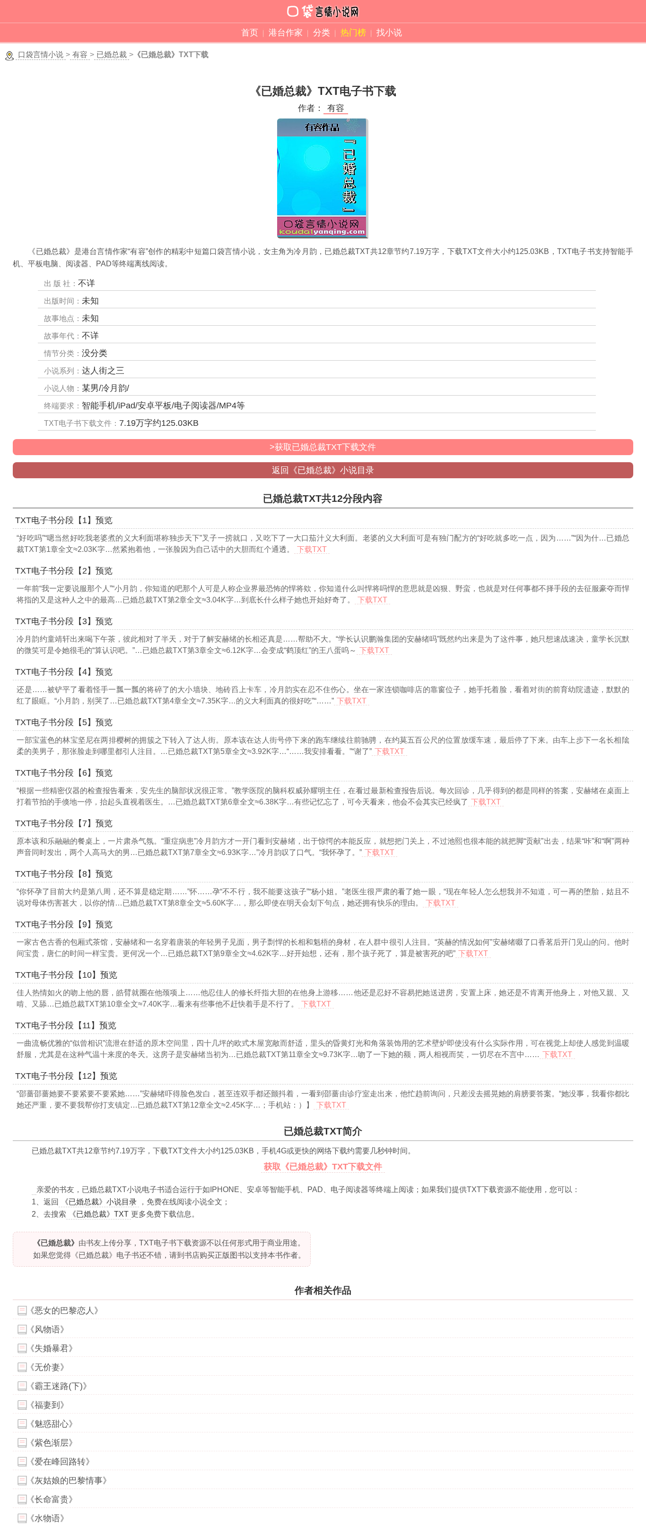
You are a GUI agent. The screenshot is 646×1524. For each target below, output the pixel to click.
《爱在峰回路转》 (60, 1461)
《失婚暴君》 (51, 1348)
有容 (79, 55)
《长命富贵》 (51, 1499)
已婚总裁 (111, 55)
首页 (249, 32)
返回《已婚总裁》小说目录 (323, 470)
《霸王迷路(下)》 (58, 1386)
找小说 (389, 32)
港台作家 (286, 32)
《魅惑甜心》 (51, 1424)
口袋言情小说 (40, 55)
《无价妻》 (47, 1367)
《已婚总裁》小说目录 (99, 1202)
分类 (321, 32)
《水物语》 (47, 1518)
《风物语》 (47, 1329)
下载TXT (312, 549)
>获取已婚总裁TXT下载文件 (323, 447)
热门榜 (353, 32)
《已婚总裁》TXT (99, 1214)
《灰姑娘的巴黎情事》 (68, 1480)
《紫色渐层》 (51, 1443)
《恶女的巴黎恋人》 (64, 1310)
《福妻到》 (47, 1405)
